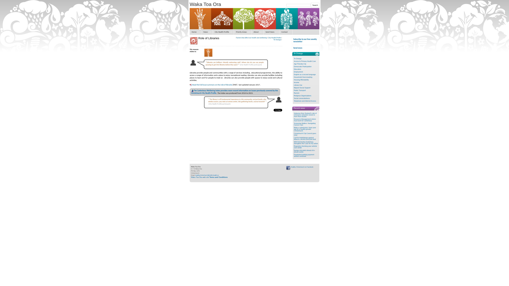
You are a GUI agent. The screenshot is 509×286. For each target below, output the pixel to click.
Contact (284, 32)
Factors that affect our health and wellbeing (251, 38)
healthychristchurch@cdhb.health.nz (207, 175)
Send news (297, 48)
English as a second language (305, 74)
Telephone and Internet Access (305, 101)
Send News (270, 32)
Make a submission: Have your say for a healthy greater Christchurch (305, 129)
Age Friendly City (300, 64)
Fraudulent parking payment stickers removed (304, 155)
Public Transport (300, 90)
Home (194, 32)
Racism (296, 93)
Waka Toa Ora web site (209, 177)
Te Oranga (297, 59)
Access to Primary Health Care (305, 61)
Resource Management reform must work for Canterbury (305, 120)
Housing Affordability (301, 80)
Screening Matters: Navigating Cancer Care (305, 124)
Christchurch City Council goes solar (305, 134)
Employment (298, 72)
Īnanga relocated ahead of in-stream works (304, 151)
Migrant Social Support (302, 88)
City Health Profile (222, 32)
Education (297, 69)
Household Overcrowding (303, 77)
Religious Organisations (302, 96)
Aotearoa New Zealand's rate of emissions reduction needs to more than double (305, 114)
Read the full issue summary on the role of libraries (212, 85)
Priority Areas (241, 32)
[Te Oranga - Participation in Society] (208, 56)
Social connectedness (302, 98)
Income (296, 82)
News (205, 32)
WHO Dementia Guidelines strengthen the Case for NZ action (306, 142)
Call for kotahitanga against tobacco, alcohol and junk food (305, 138)
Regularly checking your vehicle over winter (305, 147)
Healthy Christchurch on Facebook (302, 167)
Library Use (298, 85)
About (256, 32)
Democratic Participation (302, 67)
